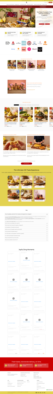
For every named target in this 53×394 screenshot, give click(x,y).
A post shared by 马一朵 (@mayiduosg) (26, 329)
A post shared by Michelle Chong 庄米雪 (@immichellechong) (15, 270)
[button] (46, 2)
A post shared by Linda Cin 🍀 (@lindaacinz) (26, 353)
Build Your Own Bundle (10, 4)
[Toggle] (47, 214)
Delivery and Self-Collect (38, 4)
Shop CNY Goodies (30, 4)
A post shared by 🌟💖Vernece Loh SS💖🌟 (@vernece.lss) (41, 353)
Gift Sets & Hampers (23, 4)
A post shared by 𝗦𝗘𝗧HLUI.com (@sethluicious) (39, 270)
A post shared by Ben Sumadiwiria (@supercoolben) (27, 310)
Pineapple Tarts (17, 4)
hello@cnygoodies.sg (14, 374)
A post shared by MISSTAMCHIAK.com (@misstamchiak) (27, 267)
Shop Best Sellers (12, 70)
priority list (41, 20)
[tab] (16, 105)
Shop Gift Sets (22, 70)
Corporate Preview (31, 70)
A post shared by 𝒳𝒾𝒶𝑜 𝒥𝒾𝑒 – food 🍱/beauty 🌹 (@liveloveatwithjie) (15, 353)
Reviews (43, 4)
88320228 (12, 375)
